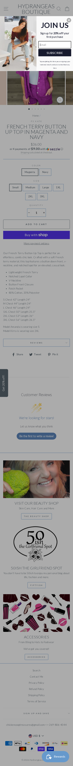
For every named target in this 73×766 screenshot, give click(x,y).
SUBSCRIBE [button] (55, 53)
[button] (69, 20)
